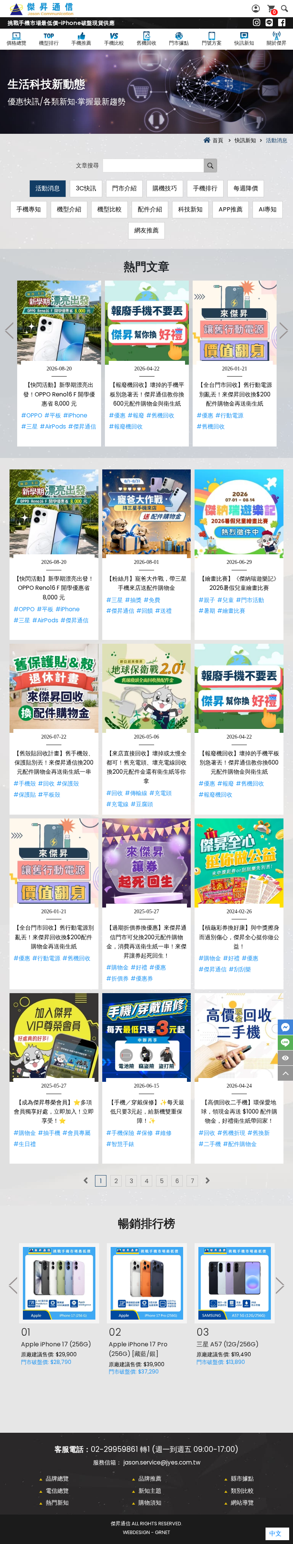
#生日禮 (24, 1144)
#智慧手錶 (120, 1144)
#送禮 (163, 611)
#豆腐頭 (141, 804)
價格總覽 (16, 43)
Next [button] (283, 330)
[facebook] (281, 23)
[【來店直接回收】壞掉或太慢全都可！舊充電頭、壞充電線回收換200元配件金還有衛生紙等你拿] (146, 688)
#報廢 (135, 415)
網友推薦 (146, 230)
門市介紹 (124, 188)
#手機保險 (120, 1133)
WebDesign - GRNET (146, 1532)
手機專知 (28, 209)
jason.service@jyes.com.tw (162, 1462)
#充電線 (117, 804)
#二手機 (209, 1144)
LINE (285, 1042)
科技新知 (190, 209)
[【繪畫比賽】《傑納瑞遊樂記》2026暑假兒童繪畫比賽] (239, 514)
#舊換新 (258, 1133)
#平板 (52, 415)
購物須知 (149, 1503)
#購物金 (117, 967)
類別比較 (242, 1491)
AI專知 (268, 209)
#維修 (163, 1133)
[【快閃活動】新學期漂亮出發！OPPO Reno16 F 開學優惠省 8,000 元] (59, 323)
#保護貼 (24, 795)
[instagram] (256, 23)
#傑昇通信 (82, 426)
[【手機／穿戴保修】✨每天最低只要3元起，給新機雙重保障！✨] (146, 1037)
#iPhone (75, 415)
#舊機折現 (231, 1133)
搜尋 (284, 8)
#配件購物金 (240, 1144)
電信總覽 (57, 1491)
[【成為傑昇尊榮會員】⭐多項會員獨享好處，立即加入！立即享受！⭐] (54, 1037)
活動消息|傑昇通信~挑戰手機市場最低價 (50, 13)
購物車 (274, 12)
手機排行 (205, 188)
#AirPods (53, 426)
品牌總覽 (57, 1478)
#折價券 (117, 978)
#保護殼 (67, 783)
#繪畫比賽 (231, 611)
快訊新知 (244, 43)
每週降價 (245, 188)
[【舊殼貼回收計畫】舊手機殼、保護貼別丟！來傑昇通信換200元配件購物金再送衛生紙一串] (54, 688)
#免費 (151, 600)
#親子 (206, 600)
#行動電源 (229, 415)
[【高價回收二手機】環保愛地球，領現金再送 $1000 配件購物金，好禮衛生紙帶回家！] (239, 1037)
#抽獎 (133, 600)
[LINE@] (269, 23)
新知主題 (149, 1491)
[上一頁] (85, 1181)
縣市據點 (242, 1478)
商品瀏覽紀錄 (285, 1058)
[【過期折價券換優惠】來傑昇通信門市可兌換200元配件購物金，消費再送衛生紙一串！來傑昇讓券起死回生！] (146, 863)
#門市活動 (250, 600)
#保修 (144, 1133)
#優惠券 (141, 978)
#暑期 (206, 611)
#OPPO (31, 415)
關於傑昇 (277, 43)
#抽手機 (49, 1133)
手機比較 (114, 43)
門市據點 (179, 43)
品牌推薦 (149, 1478)
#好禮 (138, 967)
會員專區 (256, 8)
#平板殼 (49, 795)
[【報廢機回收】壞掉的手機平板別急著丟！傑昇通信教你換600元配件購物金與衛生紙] (147, 323)
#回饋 (144, 611)
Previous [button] (9, 330)
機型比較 (109, 209)
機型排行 (49, 43)
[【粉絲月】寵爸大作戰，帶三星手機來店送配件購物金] (146, 514)
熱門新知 (57, 1503)
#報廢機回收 (126, 426)
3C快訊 (86, 188)
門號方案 (212, 43)
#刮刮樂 (240, 969)
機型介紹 (69, 209)
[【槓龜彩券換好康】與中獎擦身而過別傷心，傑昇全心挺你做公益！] (239, 863)
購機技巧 (165, 188)
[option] (59, 363)
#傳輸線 (136, 793)
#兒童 (225, 600)
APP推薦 (231, 209)
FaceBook (285, 1027)
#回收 (46, 783)
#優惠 (117, 415)
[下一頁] (207, 1181)
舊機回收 (146, 43)
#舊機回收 (160, 415)
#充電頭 (160, 793)
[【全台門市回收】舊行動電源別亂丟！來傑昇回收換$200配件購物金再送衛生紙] (235, 323)
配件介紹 (150, 209)
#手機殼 (24, 783)
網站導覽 (242, 1503)
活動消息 (47, 188)
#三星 (29, 426)
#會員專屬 (76, 1133)
